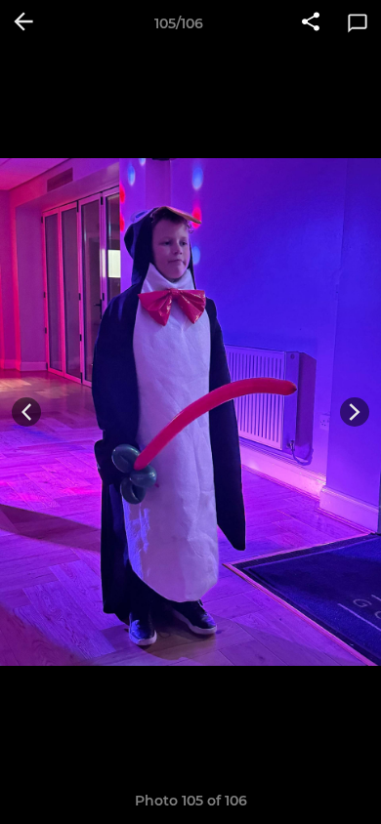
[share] (310, 23)
